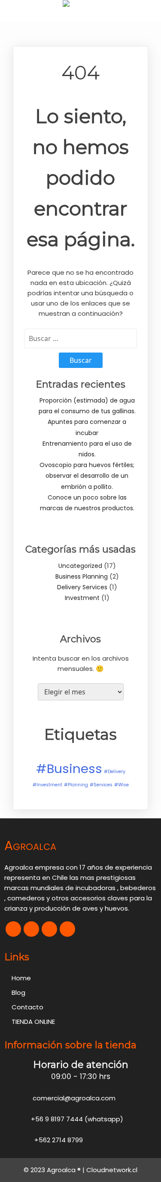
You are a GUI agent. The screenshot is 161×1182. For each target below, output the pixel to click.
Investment (82, 598)
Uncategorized (80, 566)
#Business (69, 768)
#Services (101, 785)
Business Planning (81, 576)
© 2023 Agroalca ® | (55, 1169)
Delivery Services (82, 587)
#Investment (47, 785)
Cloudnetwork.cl (111, 1169)
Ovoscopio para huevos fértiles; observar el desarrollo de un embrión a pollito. (86, 476)
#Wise (121, 785)
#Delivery (114, 771)
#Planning (76, 785)
